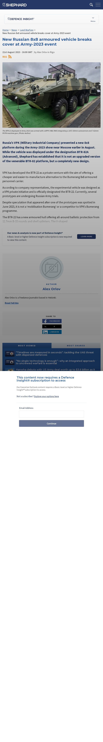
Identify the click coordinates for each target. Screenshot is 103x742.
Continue (51, 423)
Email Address (26, 407)
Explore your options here (46, 396)
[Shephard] (14, 4)
